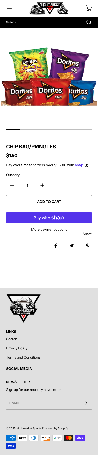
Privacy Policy (16, 348)
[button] (11, 8)
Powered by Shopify (55, 428)
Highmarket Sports (29, 428)
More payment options (49, 229)
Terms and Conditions (23, 357)
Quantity (13, 175)
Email (14, 403)
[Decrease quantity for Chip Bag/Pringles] (11, 185)
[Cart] (86, 8)
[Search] (86, 22)
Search (11, 339)
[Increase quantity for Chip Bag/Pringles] (42, 185)
